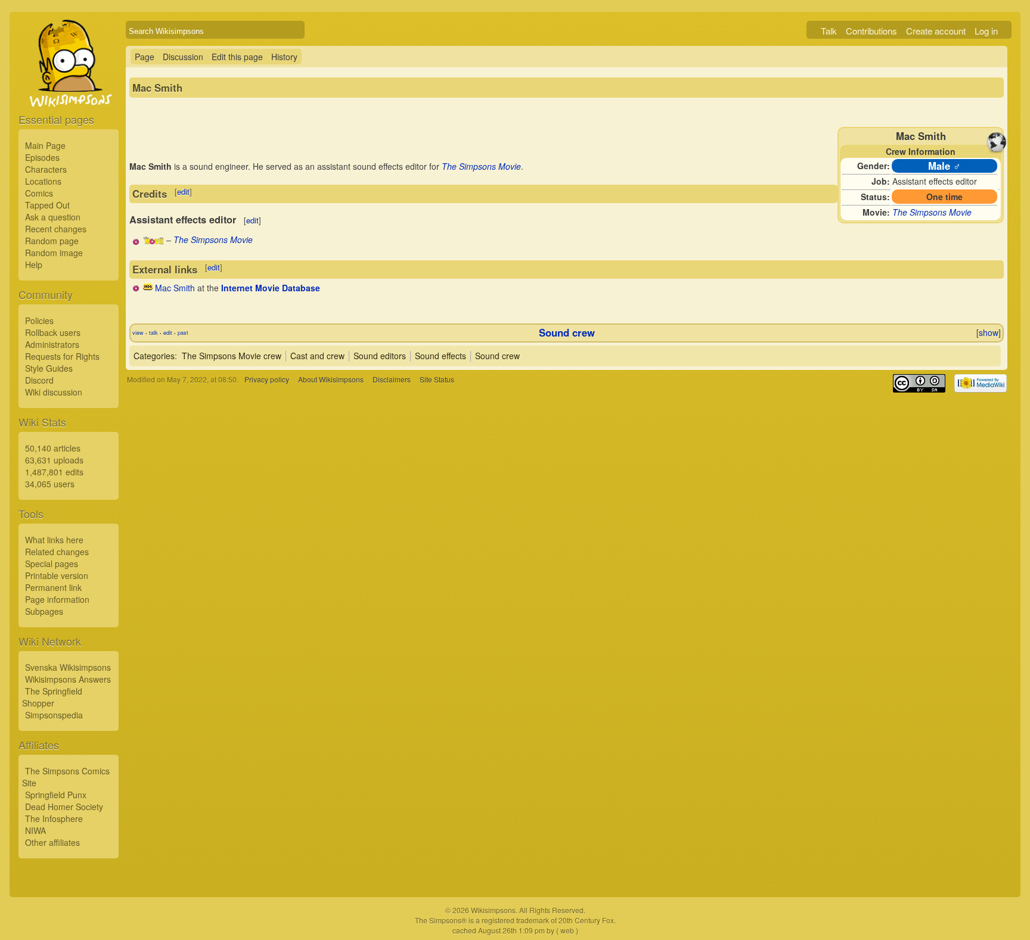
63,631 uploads (54, 460)
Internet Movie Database (270, 288)
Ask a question (52, 217)
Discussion (183, 57)
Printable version (56, 575)
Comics (39, 193)
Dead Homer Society (64, 807)
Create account (936, 30)
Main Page (45, 145)
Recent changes (55, 229)
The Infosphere (54, 818)
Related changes (57, 552)
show (988, 332)
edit (183, 191)
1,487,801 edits (54, 472)
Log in (986, 30)
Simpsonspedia (54, 715)
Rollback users (52, 332)
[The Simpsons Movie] (153, 241)
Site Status (437, 379)
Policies (39, 320)
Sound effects (440, 356)
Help (33, 264)
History (284, 57)
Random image (54, 253)
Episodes (42, 157)
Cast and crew (317, 356)
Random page (52, 241)
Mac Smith (175, 288)
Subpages (44, 611)
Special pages (51, 563)
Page (144, 57)
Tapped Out (47, 205)
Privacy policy (266, 379)
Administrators (52, 344)
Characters (46, 169)
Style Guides (49, 368)
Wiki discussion (53, 392)
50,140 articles (52, 448)
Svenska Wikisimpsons (68, 667)
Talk (829, 30)
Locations (43, 181)
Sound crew (567, 332)
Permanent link (53, 587)
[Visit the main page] (68, 90)
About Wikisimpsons (331, 379)
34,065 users (50, 484)
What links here (54, 540)
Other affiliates (52, 842)
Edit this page (237, 57)
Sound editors (379, 356)
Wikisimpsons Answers (68, 679)
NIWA (35, 830)
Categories (154, 356)
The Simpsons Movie (932, 212)
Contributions (871, 30)
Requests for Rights (62, 356)
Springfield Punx (55, 795)
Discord (39, 380)
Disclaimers (392, 379)
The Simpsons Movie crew (231, 356)
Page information (57, 599)
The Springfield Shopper (52, 697)
